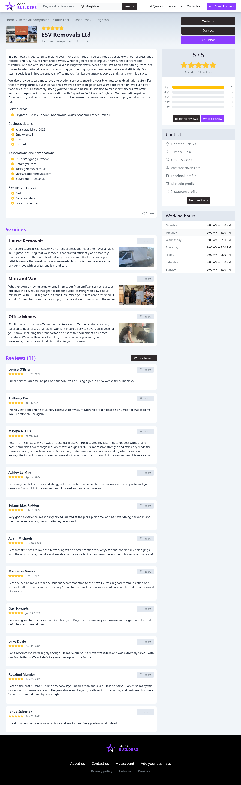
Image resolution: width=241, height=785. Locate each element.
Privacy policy (101, 771)
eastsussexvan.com (186, 168)
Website (208, 21)
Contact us (100, 763)
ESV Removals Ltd (66, 34)
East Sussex (82, 20)
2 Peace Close (181, 152)
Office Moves (22, 316)
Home (10, 20)
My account (124, 763)
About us (77, 763)
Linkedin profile (183, 183)
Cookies (144, 771)
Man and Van (22, 278)
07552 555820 (181, 160)
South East (61, 20)
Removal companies (34, 20)
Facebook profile (183, 176)
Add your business (156, 763)
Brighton (102, 20)
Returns (125, 771)
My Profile (193, 6)
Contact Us (174, 6)
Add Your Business (221, 6)
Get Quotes (155, 6)
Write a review (212, 119)
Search (129, 6)
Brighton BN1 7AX (184, 144)
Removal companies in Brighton (66, 41)
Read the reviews (186, 119)
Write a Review (144, 358)
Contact (208, 30)
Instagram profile (184, 191)
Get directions (198, 200)
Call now (208, 40)
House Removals (25, 241)
